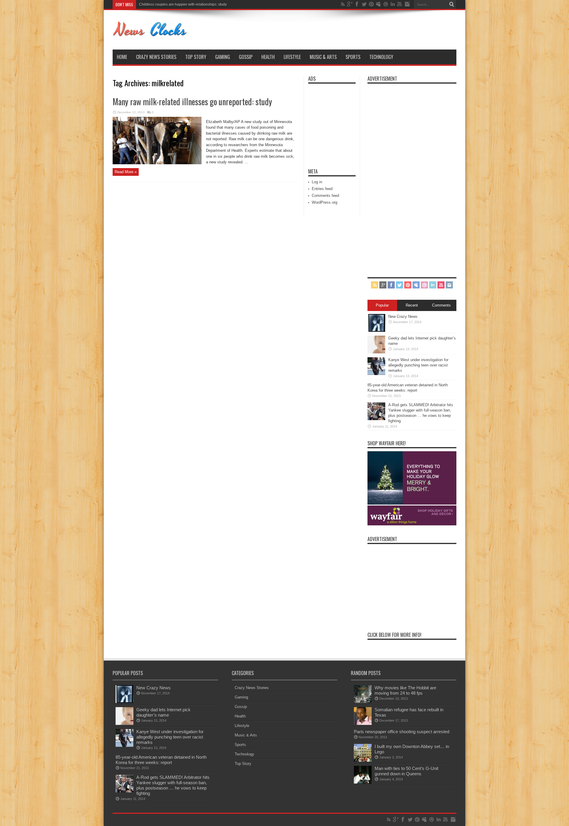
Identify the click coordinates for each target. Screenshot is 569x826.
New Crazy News (403, 316)
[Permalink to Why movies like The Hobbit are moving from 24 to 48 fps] (363, 701)
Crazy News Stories (156, 56)
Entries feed (322, 188)
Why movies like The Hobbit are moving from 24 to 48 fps (405, 690)
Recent (412, 305)
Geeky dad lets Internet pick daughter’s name (163, 712)
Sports (353, 56)
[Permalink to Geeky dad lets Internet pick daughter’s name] (376, 352)
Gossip (245, 56)
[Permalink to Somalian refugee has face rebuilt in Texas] (363, 723)
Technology (381, 56)
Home (122, 56)
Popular (382, 305)
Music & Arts (323, 56)
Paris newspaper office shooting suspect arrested (401, 731)
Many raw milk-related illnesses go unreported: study (192, 101)
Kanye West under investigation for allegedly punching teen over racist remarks (202, 4)
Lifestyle (292, 56)
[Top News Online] (150, 35)
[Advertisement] (326, 122)
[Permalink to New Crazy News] (376, 330)
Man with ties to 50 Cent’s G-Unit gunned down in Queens (406, 771)
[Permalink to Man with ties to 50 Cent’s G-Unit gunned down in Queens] (363, 782)
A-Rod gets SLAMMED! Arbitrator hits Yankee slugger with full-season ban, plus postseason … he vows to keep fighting (173, 785)
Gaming (222, 56)
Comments (441, 305)
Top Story (195, 56)
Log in (317, 182)
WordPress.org (324, 202)
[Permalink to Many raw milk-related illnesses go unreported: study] (157, 163)
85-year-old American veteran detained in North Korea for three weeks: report (161, 760)
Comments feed (325, 195)
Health (268, 56)
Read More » (126, 172)
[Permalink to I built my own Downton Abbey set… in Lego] (363, 760)
